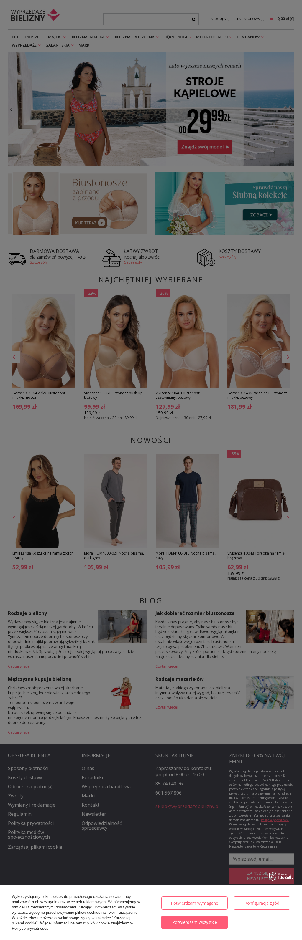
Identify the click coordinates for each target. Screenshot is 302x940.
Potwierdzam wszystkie (194, 922)
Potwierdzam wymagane (194, 903)
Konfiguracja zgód (261, 903)
